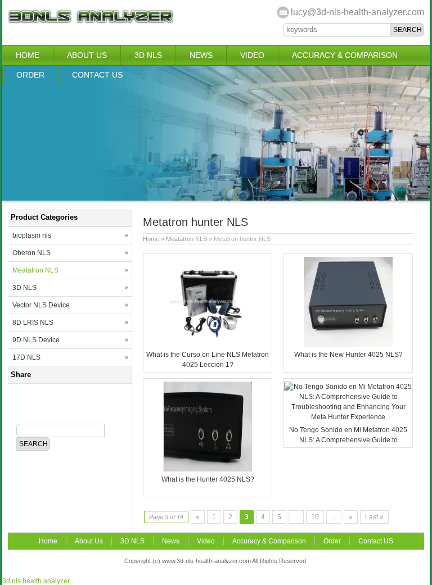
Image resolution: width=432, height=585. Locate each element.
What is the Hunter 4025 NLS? (207, 479)
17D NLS (26, 357)
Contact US (97, 74)
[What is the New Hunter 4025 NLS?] (348, 344)
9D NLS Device (36, 340)
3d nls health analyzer (36, 581)
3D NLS (148, 55)
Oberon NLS (31, 253)
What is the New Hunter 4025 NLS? (348, 355)
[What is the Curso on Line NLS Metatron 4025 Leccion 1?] (207, 344)
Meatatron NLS (186, 238)
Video (252, 55)
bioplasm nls (31, 235)
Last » (374, 517)
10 (315, 517)
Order (30, 74)
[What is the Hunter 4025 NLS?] (207, 469)
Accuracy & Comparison (345, 55)
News (201, 55)
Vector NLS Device (41, 305)
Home (27, 55)
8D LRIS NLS (32, 322)
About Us (87, 55)
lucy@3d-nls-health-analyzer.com (357, 12)
